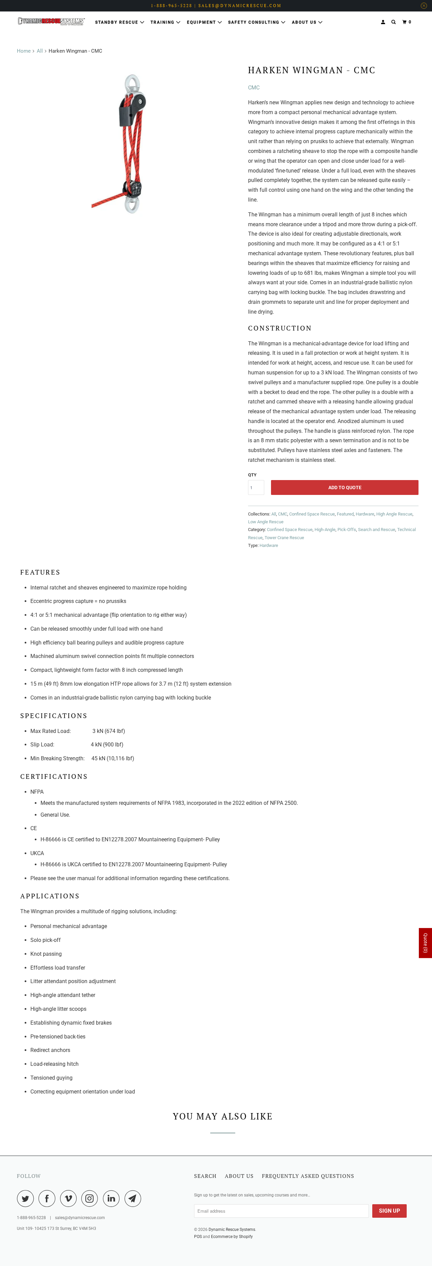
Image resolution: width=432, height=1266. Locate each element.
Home (24, 51)
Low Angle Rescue (266, 521)
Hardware (365, 514)
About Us (305, 22)
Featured (345, 514)
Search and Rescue (376, 529)
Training (163, 22)
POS (198, 1236)
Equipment (202, 22)
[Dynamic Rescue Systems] (51, 21)
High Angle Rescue (394, 514)
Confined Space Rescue (312, 514)
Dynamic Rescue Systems (232, 1229)
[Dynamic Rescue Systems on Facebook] (48, 1198)
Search (205, 1176)
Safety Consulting (254, 22)
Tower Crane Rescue (284, 537)
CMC (254, 87)
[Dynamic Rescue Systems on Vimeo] (70, 1198)
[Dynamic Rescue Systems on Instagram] (91, 1198)
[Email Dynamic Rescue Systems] (135, 1198)
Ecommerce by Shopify (232, 1236)
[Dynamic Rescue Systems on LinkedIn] (113, 1198)
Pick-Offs (347, 529)
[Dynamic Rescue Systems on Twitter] (27, 1198)
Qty (252, 474)
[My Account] (384, 22)
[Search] (394, 22)
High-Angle (325, 529)
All (40, 51)
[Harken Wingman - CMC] (131, 145)
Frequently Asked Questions (308, 1176)
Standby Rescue (117, 22)
